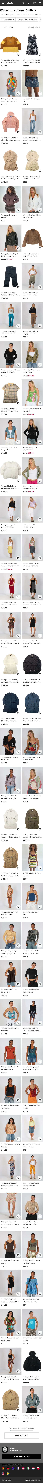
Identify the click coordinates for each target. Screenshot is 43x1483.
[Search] (23, 3)
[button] (3, 1468)
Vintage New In (7, 19)
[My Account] (29, 3)
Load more (21, 1435)
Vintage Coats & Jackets (27, 19)
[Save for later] (18, 54)
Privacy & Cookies (30, 1480)
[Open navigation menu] (3, 3)
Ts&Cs (39, 1480)
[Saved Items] (34, 3)
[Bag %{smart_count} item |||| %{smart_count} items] (40, 3)
